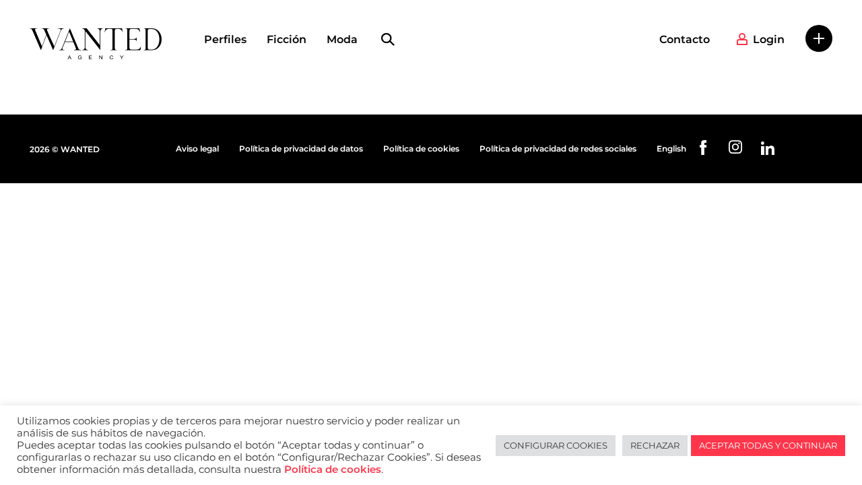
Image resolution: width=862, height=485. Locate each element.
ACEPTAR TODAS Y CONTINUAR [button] (768, 445)
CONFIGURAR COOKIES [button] (555, 445)
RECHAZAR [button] (654, 445)
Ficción (286, 39)
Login (769, 39)
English (671, 148)
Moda (342, 39)
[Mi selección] (818, 38)
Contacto (684, 39)
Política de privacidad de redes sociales (557, 148)
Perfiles (225, 39)
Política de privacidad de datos (301, 148)
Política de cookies (421, 148)
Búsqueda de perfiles (388, 40)
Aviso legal (197, 148)
